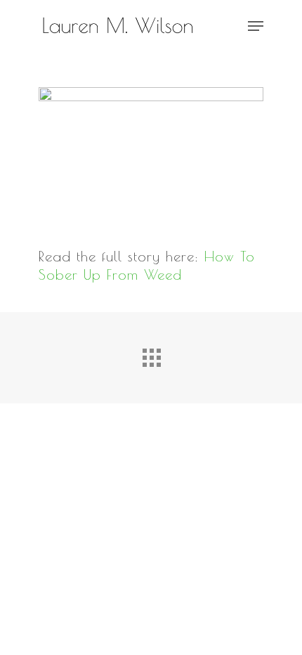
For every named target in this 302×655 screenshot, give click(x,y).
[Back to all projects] (151, 354)
